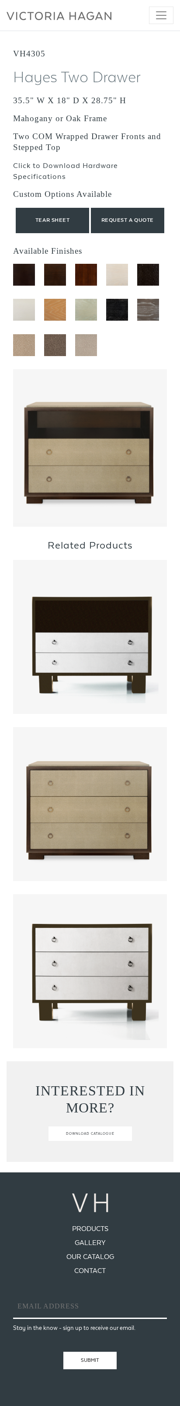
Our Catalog (90, 1256)
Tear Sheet (52, 220)
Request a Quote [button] (127, 220)
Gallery (90, 1242)
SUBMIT (90, 1360)
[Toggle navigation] (161, 15)
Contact (90, 1270)
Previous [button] (34, 448)
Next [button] (146, 448)
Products (90, 1228)
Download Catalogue (90, 1134)
